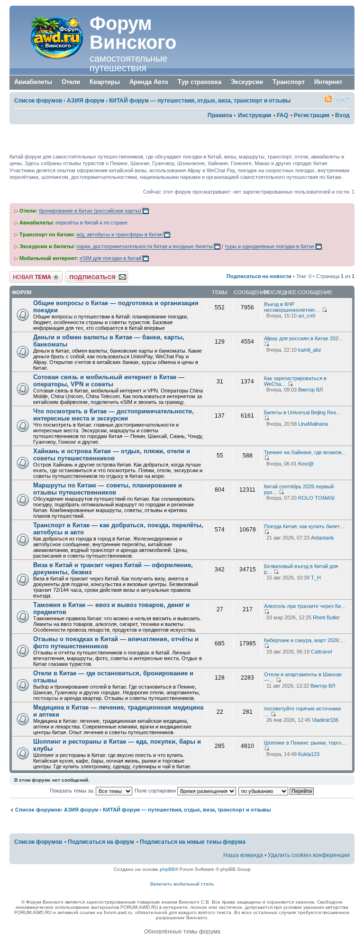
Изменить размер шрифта (343, 98)
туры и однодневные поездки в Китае (269, 246)
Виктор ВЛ (310, 389)
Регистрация (311, 115)
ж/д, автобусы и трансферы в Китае (119, 234)
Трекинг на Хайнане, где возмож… (305, 452)
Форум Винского (133, 33)
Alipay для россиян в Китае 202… (304, 338)
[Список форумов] (51, 37)
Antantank (322, 538)
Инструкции (254, 115)
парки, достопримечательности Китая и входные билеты (144, 246)
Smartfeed (328, 98)
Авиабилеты (33, 81)
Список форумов (38, 100)
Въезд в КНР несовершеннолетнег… (292, 307)
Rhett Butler (326, 617)
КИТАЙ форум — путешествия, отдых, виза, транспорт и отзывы (200, 100)
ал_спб (306, 315)
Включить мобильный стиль (182, 884)
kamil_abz (309, 350)
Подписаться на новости (259, 276)
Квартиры (105, 81)
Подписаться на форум (93, 274)
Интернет (328, 81)
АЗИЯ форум (85, 100)
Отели (71, 81)
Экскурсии (247, 81)
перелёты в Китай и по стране (91, 222)
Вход (342, 115)
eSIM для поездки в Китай (110, 258)
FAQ (282, 115)
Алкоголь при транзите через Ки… (305, 606)
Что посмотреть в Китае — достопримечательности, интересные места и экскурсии (113, 415)
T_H (316, 577)
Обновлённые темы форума (182, 931)
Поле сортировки (156, 790)
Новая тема (23, 274)
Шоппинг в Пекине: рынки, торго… (305, 743)
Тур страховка (199, 81)
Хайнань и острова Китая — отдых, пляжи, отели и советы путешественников (111, 455)
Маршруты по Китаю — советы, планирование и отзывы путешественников (107, 489)
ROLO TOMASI (316, 498)
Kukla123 (308, 754)
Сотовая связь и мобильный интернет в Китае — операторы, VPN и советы (108, 380)
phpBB (167, 869)
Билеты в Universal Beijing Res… (303, 412)
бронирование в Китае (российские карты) (90, 211)
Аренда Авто (148, 81)
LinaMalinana (313, 424)
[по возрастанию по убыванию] (276, 790)
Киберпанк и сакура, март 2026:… (305, 640)
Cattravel (321, 651)
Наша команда (243, 855)
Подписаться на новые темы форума (193, 842)
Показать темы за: (73, 790)
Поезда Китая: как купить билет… (304, 526)
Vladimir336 (325, 720)
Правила (220, 115)
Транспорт (289, 81)
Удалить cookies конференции (309, 855)
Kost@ (306, 464)
